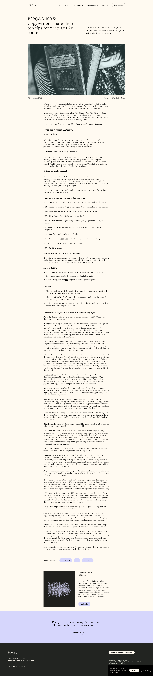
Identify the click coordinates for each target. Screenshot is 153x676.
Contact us (118, 5)
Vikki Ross (94, 117)
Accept (134, 670)
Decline (146, 670)
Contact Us (76, 633)
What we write (92, 5)
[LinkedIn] (87, 560)
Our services (64, 5)
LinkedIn (84, 604)
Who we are (78, 5)
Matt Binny (71, 115)
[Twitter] (77, 560)
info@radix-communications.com (21, 661)
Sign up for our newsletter (121, 652)
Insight (105, 5)
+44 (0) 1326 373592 (16, 659)
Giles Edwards (83, 115)
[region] (130, 670)
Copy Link (66, 560)
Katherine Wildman (52, 117)
